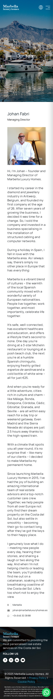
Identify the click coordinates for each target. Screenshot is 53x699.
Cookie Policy (26, 681)
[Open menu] (48, 7)
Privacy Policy (38, 677)
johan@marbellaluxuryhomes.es (30, 610)
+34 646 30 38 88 (22, 615)
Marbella (17, 604)
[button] (46, 692)
